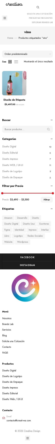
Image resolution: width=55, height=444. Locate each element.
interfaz (45, 230)
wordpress (22, 242)
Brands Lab (7, 324)
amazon (8, 218)
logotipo (18, 236)
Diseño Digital (9, 146)
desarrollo (22, 218)
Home (10, 38)
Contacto (6, 347)
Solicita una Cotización (40, 14)
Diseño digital (11, 223)
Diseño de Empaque (12, 177)
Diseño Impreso (10, 159)
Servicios (6, 329)
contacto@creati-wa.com (19, 420)
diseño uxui (29, 223)
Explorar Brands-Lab (42, 22)
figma (7, 230)
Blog (4, 335)
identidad (19, 230)
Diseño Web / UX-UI (12, 399)
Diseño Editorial (10, 152)
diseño (35, 218)
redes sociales (35, 236)
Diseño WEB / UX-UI (12, 165)
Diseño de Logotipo (12, 171)
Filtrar (47, 199)
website (8, 242)
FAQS (5, 352)
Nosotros (6, 318)
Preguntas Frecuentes (40, 18)
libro (6, 236)
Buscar (48, 129)
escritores (44, 223)
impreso (33, 230)
